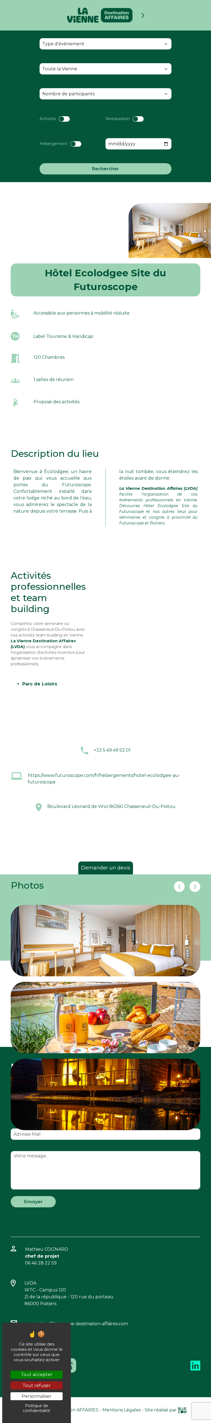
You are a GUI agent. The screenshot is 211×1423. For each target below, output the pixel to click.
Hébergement (54, 143)
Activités (48, 118)
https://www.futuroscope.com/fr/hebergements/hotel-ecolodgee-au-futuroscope (104, 779)
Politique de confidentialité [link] (36, 1408)
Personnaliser (37, 1396)
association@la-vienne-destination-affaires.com (77, 1323)
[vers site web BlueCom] (182, 1410)
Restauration (118, 118)
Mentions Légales (121, 1410)
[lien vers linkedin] (195, 1365)
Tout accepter (36, 1374)
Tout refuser (37, 1385)
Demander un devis (105, 868)
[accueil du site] (100, 15)
